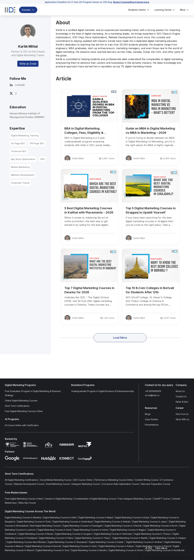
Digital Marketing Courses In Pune (34, 521)
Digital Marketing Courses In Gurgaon (73, 534)
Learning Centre (163, 9)
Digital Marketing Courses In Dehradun (113, 534)
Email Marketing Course (58, 484)
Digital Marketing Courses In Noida (35, 534)
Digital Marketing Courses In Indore (90, 529)
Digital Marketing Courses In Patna (56, 538)
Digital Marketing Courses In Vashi (80, 546)
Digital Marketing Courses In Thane (92, 538)
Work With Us (182, 419)
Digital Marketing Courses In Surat (54, 529)
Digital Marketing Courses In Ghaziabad (67, 542)
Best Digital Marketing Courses (45, 525)
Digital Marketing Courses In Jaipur (149, 521)
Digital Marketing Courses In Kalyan (116, 546)
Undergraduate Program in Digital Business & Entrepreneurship (102, 391)
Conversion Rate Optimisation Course (120, 484)
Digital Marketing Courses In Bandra (89, 550)
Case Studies (151, 419)
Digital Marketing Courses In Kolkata (112, 521)
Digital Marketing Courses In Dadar (106, 542)
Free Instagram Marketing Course (134, 498)
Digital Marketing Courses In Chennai (123, 525)
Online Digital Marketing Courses (21, 400)
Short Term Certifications (17, 406)
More (183, 9)
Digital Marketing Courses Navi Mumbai (26, 542)
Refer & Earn (182, 401)
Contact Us (181, 396)
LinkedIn (20, 84)
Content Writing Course (146, 480)
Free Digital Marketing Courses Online (24, 411)
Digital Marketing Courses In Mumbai (23, 517)
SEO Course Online (82, 480)
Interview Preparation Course (155, 484)
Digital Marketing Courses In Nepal (96, 517)
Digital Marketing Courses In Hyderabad (73, 521)
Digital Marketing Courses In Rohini (126, 550)
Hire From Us (182, 414)
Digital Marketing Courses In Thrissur (152, 534)
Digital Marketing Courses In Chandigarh (83, 525)
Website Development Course (29, 484)
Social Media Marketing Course (55, 480)
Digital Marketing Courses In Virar (52, 550)
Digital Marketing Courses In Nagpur (128, 529)
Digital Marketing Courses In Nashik (130, 538)
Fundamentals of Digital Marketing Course (95, 498)
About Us (180, 391)
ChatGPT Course (161, 498)
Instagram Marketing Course (86, 484)
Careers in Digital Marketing (58, 498)
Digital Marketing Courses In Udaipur (168, 538)
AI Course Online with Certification (22, 425)
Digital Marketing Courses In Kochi (160, 525)
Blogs (148, 414)
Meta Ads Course (27, 502)
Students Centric (137, 9)
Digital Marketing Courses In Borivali (43, 546)
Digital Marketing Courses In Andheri (143, 542)
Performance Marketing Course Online (113, 480)
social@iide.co (152, 395)
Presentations (152, 424)
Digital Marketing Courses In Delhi (60, 517)
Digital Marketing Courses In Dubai (132, 517)
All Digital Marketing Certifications (21, 480)
